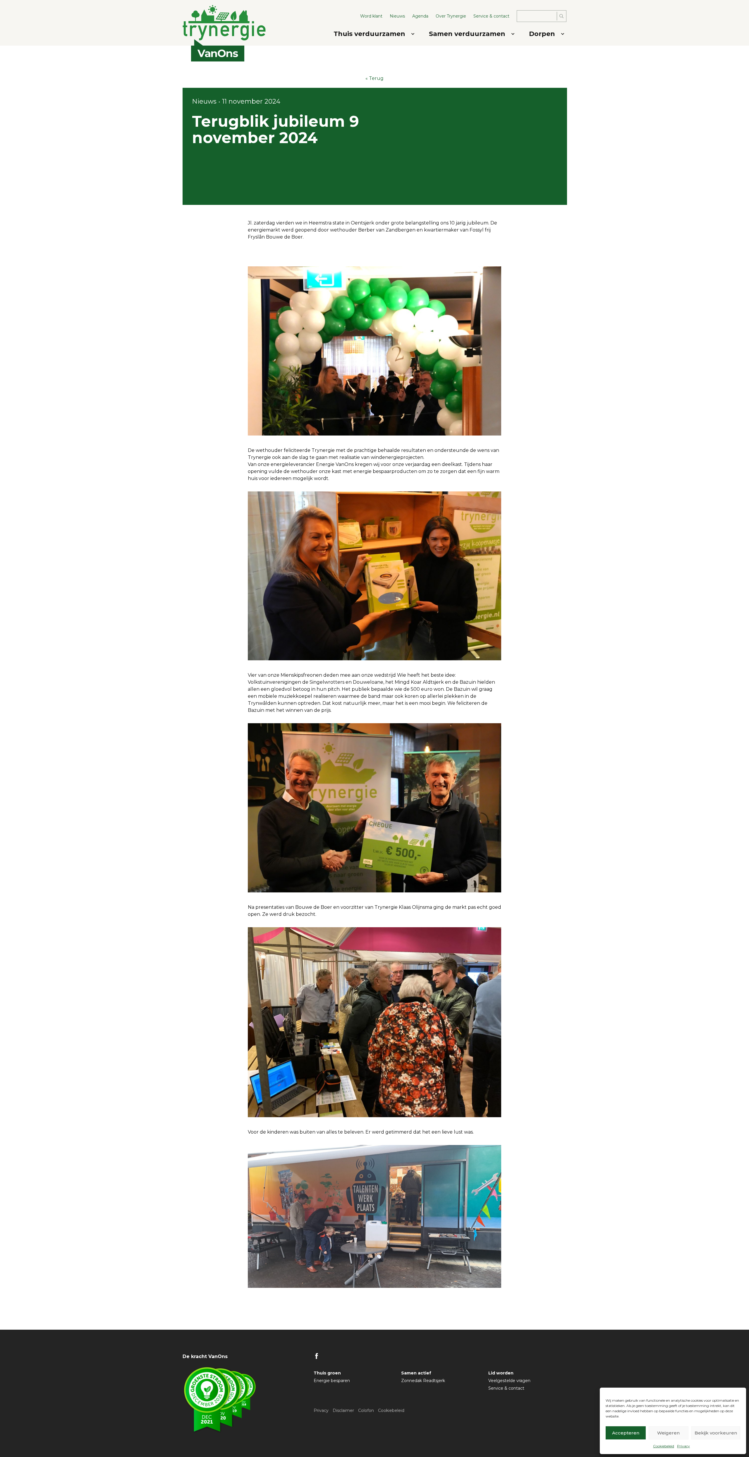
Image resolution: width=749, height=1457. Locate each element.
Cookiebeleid (663, 1446)
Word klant (371, 16)
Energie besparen (332, 1380)
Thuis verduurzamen (369, 34)
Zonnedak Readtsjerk (423, 1380)
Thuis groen (327, 1373)
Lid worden (500, 1373)
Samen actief (416, 1373)
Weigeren (668, 1433)
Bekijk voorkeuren (716, 1433)
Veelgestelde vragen (509, 1380)
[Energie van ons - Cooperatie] (227, 23)
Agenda (420, 16)
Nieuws (397, 16)
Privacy (683, 1446)
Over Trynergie (451, 16)
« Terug (374, 78)
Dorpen (542, 34)
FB (316, 1356)
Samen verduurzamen (467, 34)
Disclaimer (343, 1410)
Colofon (366, 1410)
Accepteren (625, 1433)
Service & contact (491, 16)
